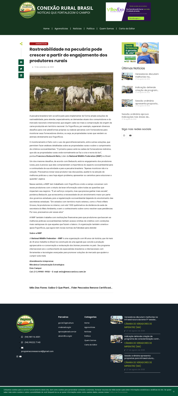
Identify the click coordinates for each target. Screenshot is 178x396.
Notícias (77, 28)
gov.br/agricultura (66, 323)
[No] (173, 391)
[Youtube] (130, 135)
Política (90, 28)
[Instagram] (124, 135)
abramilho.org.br (65, 336)
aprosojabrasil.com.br (67, 331)
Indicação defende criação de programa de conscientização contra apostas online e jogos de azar (142, 339)
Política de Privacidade (118, 392)
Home (46, 28)
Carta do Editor (127, 28)
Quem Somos (107, 28)
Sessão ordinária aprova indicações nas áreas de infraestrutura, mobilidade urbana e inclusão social (140, 118)
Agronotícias (61, 28)
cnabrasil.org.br (64, 327)
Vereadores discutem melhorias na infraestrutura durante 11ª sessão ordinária (141, 320)
